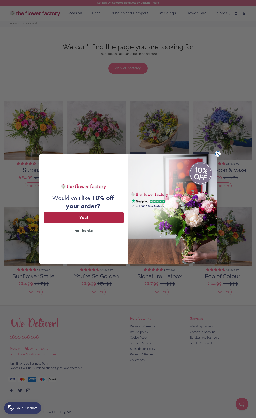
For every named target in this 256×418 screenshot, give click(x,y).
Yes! (83, 217)
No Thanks (84, 230)
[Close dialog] (217, 153)
